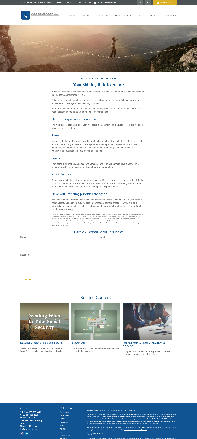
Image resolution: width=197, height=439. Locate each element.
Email (102, 236)
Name (23, 236)
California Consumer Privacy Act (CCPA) (154, 427)
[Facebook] (148, 2)
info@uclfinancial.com (106, 2)
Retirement (64, 412)
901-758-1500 (85, 2)
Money (63, 428)
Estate (62, 418)
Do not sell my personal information (135, 430)
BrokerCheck (133, 410)
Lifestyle (63, 432)
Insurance (64, 422)
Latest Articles (66, 435)
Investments (78, 343)
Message (24, 254)
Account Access (167, 2)
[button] (72, 15)
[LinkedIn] (140, 2)
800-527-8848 (35, 412)
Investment (64, 415)
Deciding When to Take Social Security (41, 343)
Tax (61, 425)
